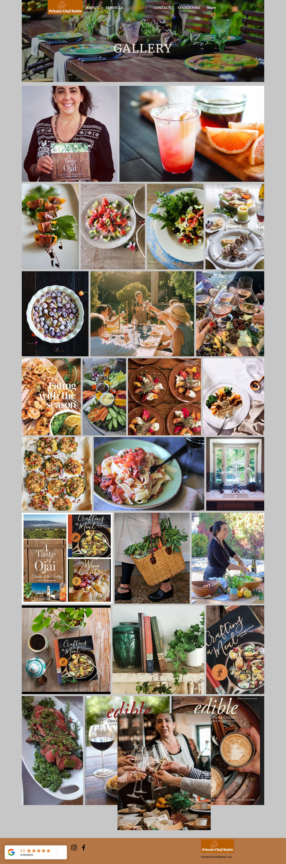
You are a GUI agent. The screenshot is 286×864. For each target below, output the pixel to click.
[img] (65, 14)
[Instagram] (74, 847)
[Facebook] (83, 847)
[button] (235, 8)
